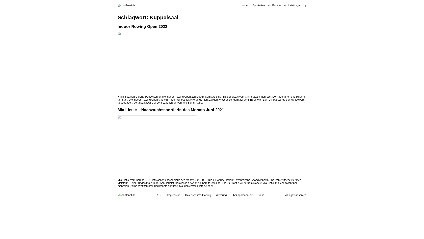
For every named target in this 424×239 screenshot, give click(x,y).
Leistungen (294, 5)
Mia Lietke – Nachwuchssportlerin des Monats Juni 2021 (171, 110)
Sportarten (259, 5)
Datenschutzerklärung (198, 195)
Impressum (173, 195)
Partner (276, 5)
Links (261, 195)
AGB (159, 195)
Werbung (221, 195)
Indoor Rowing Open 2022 (142, 26)
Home (244, 5)
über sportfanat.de (242, 195)
